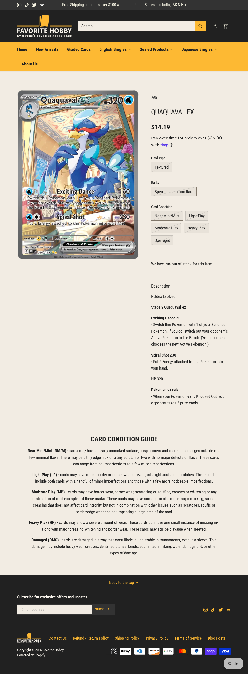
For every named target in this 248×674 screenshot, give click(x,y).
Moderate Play (166, 228)
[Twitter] (34, 5)
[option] (78, 175)
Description (160, 286)
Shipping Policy (127, 638)
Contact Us (58, 638)
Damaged (162, 240)
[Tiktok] (27, 5)
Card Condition (161, 207)
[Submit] (200, 26)
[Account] (214, 26)
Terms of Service (188, 638)
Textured (162, 167)
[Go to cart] (225, 26)
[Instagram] (19, 5)
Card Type (158, 158)
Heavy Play (196, 228)
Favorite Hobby (53, 650)
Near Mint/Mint (167, 215)
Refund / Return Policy (91, 638)
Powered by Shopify (31, 655)
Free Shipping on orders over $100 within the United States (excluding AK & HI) (124, 4)
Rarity (155, 182)
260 (154, 97)
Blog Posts (216, 638)
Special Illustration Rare (174, 191)
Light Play (197, 215)
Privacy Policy (157, 638)
